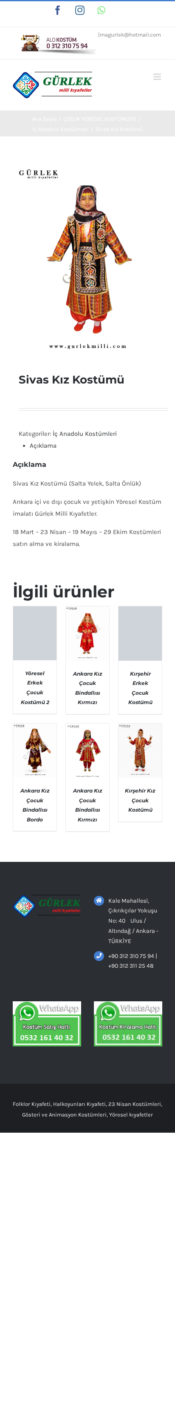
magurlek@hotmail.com (130, 34)
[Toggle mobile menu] (157, 76)
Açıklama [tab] (43, 445)
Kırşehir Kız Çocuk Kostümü (140, 800)
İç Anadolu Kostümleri (85, 434)
